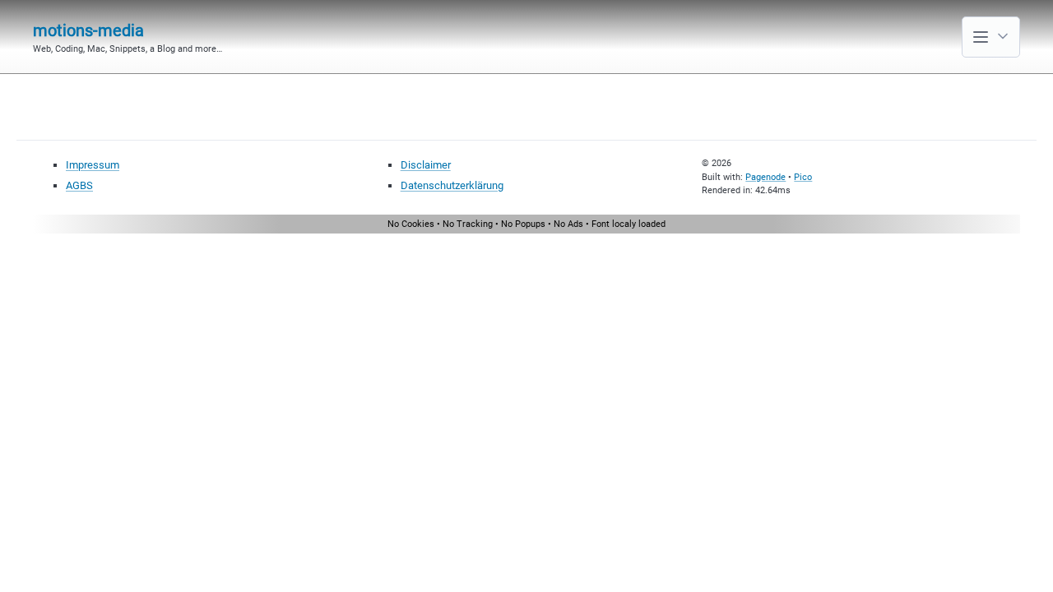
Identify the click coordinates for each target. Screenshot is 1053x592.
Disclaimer (426, 165)
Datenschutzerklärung (452, 185)
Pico (803, 177)
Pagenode (765, 177)
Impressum (92, 165)
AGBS (79, 185)
